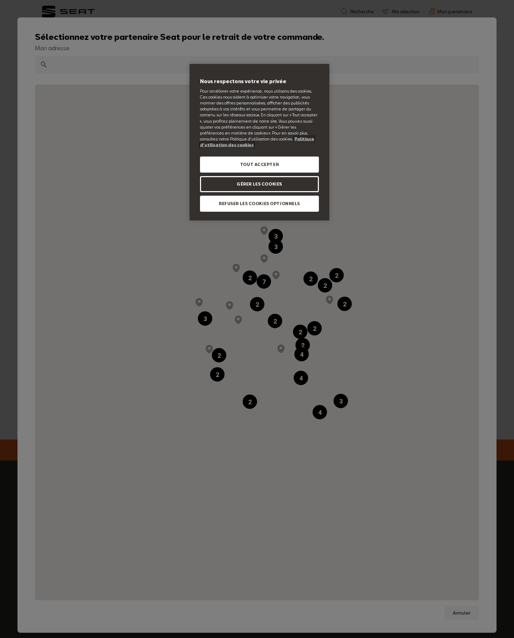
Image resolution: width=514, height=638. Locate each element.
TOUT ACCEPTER (259, 164)
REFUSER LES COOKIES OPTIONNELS (259, 203)
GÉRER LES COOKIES (259, 184)
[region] (259, 142)
